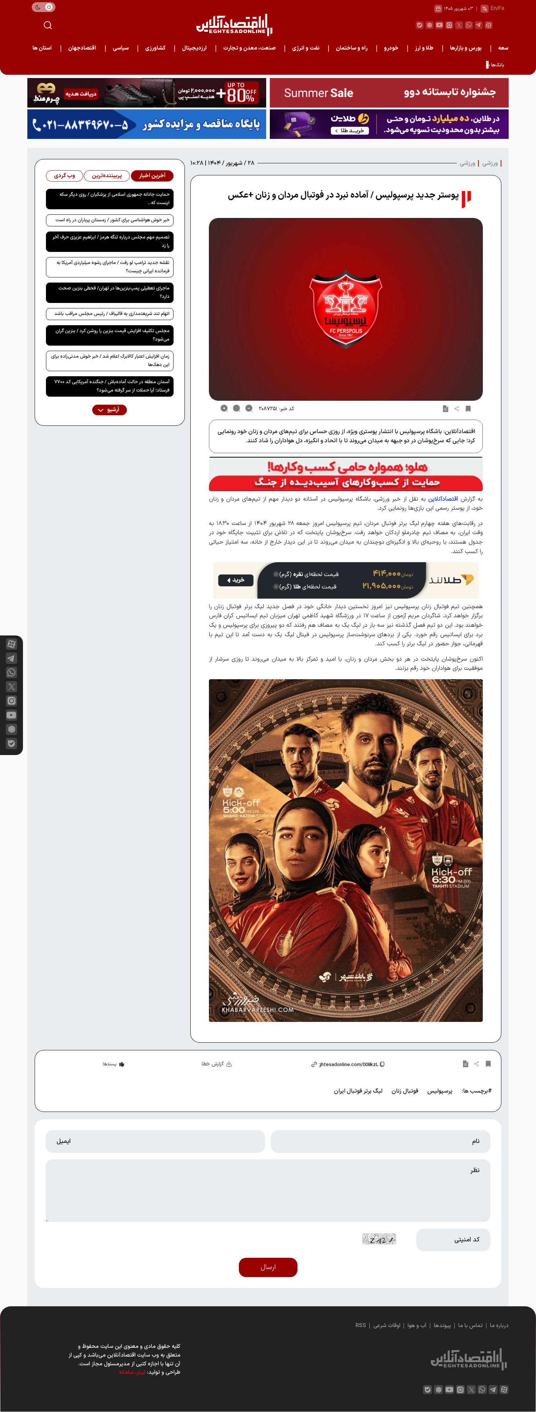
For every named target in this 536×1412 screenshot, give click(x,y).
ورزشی (490, 163)
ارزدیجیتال (194, 48)
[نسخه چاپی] (445, 408)
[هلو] (346, 474)
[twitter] (459, 25)
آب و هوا (417, 1326)
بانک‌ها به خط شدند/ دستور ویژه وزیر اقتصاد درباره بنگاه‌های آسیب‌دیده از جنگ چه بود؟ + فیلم (413, 65)
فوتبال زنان (405, 1091)
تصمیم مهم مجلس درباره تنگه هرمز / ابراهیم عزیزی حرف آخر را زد (111, 241)
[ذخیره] (468, 408)
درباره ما (499, 1326)
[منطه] (146, 93)
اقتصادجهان (82, 48)
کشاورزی (155, 48)
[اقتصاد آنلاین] (234, 25)
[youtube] (439, 25)
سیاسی (121, 48)
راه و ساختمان (352, 48)
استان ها (42, 48)
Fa (501, 8)
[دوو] (389, 93)
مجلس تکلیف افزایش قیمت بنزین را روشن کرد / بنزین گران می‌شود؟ (112, 335)
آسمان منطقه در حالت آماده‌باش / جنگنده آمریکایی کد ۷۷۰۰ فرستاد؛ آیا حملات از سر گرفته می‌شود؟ (112, 386)
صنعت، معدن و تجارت (249, 48)
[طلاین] (389, 124)
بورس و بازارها (466, 48)
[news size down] (249, 408)
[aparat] (489, 25)
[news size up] (224, 408)
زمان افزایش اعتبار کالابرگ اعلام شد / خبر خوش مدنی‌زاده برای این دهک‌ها (110, 361)
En (494, 8)
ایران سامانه (132, 1372)
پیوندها (442, 1326)
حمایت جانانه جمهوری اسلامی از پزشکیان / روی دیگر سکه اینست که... (114, 199)
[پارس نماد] (146, 124)
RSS (361, 1326)
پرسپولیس (440, 1091)
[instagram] (449, 25)
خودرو (391, 48)
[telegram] (479, 25)
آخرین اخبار (152, 176)
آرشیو (112, 410)
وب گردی (64, 176)
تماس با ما (470, 1326)
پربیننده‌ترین (107, 176)
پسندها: (109, 1064)
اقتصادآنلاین (443, 499)
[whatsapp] (469, 25)
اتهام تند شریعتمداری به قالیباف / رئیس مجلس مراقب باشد (112, 314)
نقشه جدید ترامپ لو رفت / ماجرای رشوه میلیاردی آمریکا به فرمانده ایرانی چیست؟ (113, 267)
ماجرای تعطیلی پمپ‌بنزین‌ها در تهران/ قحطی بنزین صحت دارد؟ (114, 292)
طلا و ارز (424, 48)
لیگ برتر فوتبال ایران (358, 1091)
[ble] (420, 25)
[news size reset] (236, 408)
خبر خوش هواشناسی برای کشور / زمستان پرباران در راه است (112, 220)
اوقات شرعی (386, 1326)
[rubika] (430, 25)
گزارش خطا (213, 1064)
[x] (11, 686)
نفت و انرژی (305, 48)
